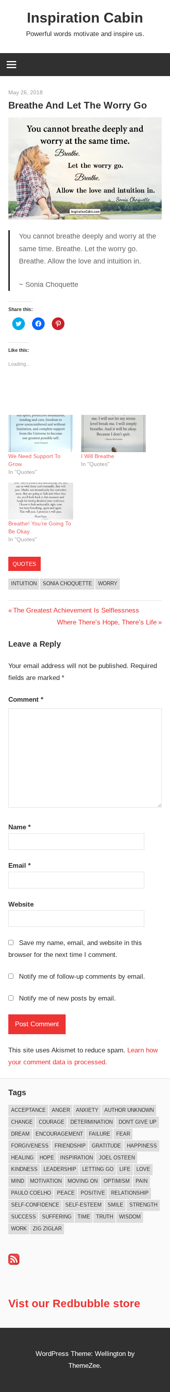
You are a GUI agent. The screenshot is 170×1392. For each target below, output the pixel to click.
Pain (141, 1181)
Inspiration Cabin (85, 18)
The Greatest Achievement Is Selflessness (76, 610)
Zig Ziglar (47, 1229)
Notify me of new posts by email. (67, 998)
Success (23, 1217)
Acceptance (28, 1110)
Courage (51, 1122)
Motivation (46, 1181)
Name (19, 827)
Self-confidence (35, 1205)
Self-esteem (83, 1205)
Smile (115, 1205)
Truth (104, 1217)
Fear (123, 1134)
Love (143, 1169)
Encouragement (59, 1134)
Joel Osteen (117, 1158)
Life (124, 1169)
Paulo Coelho (31, 1193)
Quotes (24, 564)
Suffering (57, 1217)
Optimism (117, 1181)
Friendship (70, 1146)
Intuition (24, 583)
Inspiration (76, 1158)
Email (19, 865)
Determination (91, 1122)
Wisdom (130, 1217)
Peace (66, 1193)
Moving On (83, 1181)
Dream (20, 1134)
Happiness (142, 1146)
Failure (99, 1134)
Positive (93, 1193)
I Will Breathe (97, 456)
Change (22, 1122)
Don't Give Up (138, 1122)
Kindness (24, 1169)
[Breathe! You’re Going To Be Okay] (40, 501)
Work (19, 1229)
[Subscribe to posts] (13, 1262)
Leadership (59, 1169)
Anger (61, 1110)
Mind (17, 1181)
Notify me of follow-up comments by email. (82, 976)
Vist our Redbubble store (74, 1303)
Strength (143, 1205)
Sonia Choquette (67, 583)
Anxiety (87, 1110)
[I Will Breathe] (113, 433)
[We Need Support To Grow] (40, 433)
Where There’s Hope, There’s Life (107, 622)
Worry (107, 583)
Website (21, 904)
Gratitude (106, 1146)
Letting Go (97, 1169)
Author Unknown (129, 1110)
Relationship (130, 1193)
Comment (25, 699)
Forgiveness (30, 1146)
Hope (47, 1158)
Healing (22, 1158)
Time (83, 1217)
